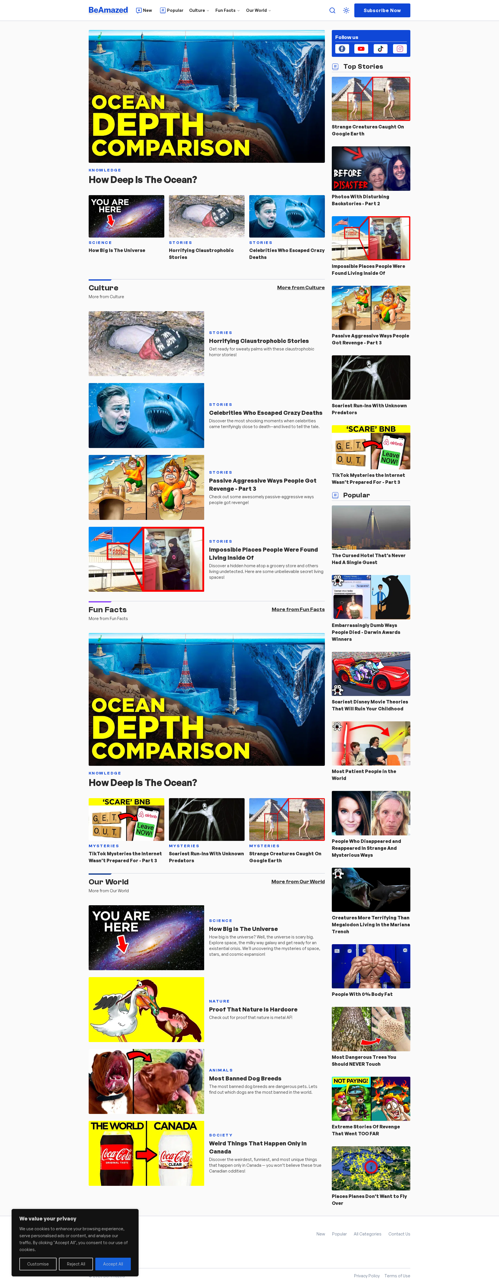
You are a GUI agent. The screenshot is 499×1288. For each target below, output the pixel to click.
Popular (339, 1233)
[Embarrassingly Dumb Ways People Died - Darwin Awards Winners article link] (371, 597)
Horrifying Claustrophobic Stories (201, 253)
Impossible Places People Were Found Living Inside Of (263, 553)
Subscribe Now (382, 10)
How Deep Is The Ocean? (143, 179)
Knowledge (105, 170)
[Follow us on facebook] (342, 48)
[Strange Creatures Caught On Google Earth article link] (287, 819)
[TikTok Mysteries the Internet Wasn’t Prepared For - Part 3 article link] (126, 819)
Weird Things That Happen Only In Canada (258, 1147)
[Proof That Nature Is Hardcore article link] (146, 1009)
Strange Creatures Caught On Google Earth (285, 857)
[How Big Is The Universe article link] (126, 216)
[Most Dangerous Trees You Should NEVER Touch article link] (371, 1029)
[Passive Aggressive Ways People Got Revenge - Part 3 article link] (146, 487)
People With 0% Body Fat (362, 994)
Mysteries (104, 846)
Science (100, 242)
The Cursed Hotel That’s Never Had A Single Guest (369, 558)
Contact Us (399, 1233)
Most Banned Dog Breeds (245, 1078)
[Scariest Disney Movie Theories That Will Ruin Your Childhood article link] (371, 674)
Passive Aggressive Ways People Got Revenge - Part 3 (262, 484)
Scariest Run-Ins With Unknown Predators (206, 857)
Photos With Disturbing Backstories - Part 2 (360, 200)
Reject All (76, 1263)
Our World (256, 10)
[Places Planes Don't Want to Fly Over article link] (371, 1168)
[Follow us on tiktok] (381, 48)
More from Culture (301, 288)
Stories (181, 242)
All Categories (367, 1233)
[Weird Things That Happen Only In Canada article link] (146, 1153)
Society (221, 1135)
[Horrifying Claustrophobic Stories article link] (207, 216)
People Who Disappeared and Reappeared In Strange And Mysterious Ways (366, 848)
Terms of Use (397, 1275)
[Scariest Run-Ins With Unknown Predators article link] (207, 819)
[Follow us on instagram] (400, 48)
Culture (197, 10)
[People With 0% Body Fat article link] (371, 966)
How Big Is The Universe (117, 250)
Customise (38, 1263)
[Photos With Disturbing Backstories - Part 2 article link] (371, 168)
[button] (346, 10)
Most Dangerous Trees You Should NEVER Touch (364, 1060)
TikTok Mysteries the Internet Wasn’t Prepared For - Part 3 (125, 857)
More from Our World (298, 882)
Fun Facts (225, 10)
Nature (219, 1001)
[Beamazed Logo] (109, 10)
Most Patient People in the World (364, 774)
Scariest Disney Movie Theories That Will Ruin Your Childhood (370, 705)
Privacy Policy (367, 1275)
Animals (221, 1070)
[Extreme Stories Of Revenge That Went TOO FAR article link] (371, 1099)
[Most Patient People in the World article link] (371, 743)
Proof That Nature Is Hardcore (253, 1009)
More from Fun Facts (298, 609)
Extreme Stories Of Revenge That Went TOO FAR (366, 1130)
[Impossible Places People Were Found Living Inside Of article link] (146, 559)
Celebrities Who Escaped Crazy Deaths (287, 253)
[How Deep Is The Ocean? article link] (207, 96)
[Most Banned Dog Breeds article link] (146, 1081)
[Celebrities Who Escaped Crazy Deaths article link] (287, 216)
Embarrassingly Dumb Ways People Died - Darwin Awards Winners (366, 632)
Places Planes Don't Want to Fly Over (369, 1199)
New (320, 1233)
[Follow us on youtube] (361, 48)
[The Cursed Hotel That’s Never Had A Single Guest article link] (371, 527)
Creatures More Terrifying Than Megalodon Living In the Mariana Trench (371, 924)
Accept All (113, 1263)
